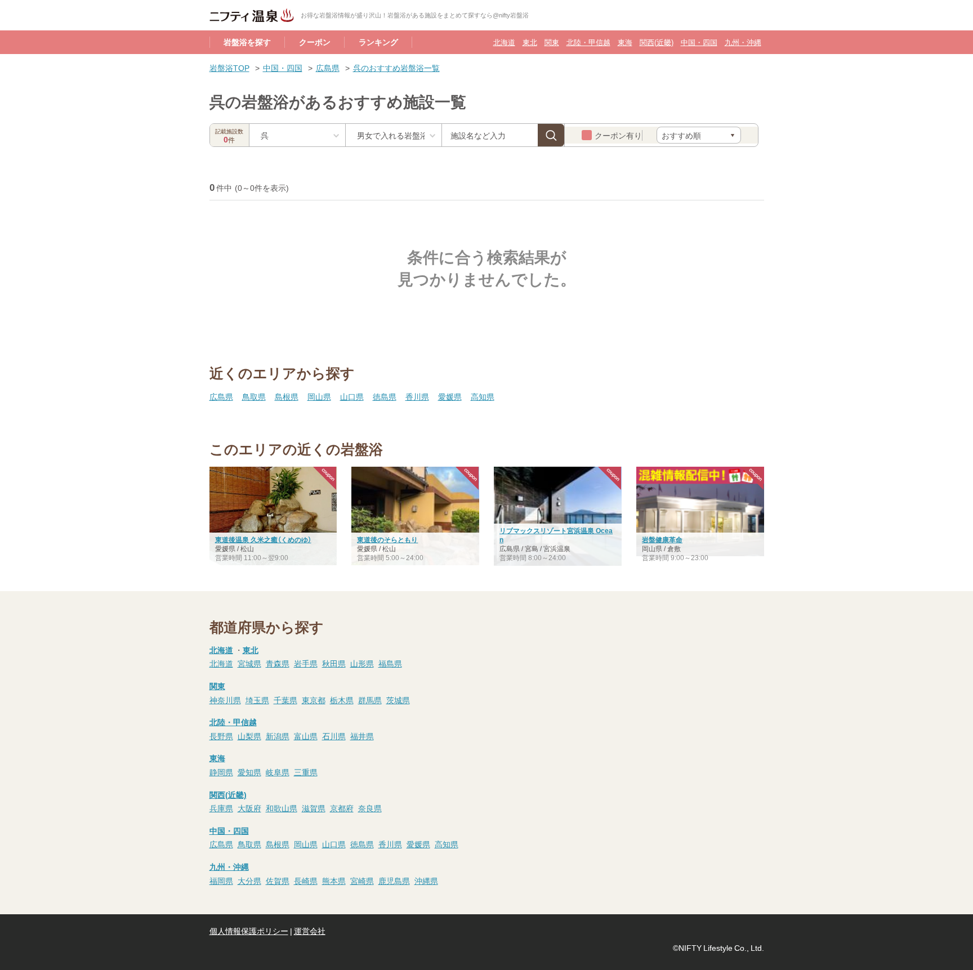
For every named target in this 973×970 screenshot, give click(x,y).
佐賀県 (277, 880)
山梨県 (249, 735)
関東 (551, 42)
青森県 (277, 663)
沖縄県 (426, 880)
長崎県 (306, 880)
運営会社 (309, 930)
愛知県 (249, 771)
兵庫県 (221, 807)
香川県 (417, 396)
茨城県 (398, 699)
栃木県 (342, 699)
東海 (625, 42)
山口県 (352, 396)
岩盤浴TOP (229, 67)
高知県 (482, 396)
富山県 (306, 735)
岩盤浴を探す (247, 41)
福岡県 (221, 880)
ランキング (378, 41)
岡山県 (319, 396)
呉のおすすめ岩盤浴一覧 (396, 67)
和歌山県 (281, 807)
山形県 (362, 663)
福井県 (362, 735)
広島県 (328, 67)
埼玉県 (257, 699)
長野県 (221, 735)
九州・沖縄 (743, 42)
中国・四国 (699, 42)
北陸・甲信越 (588, 42)
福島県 (390, 663)
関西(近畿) (656, 42)
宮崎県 (362, 880)
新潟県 (277, 735)
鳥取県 (254, 396)
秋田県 (334, 663)
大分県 (249, 880)
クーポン (315, 41)
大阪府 (249, 807)
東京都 (313, 699)
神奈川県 (225, 699)
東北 (530, 42)
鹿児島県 (394, 880)
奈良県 (370, 807)
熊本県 (334, 880)
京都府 (342, 807)
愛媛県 (450, 396)
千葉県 (285, 699)
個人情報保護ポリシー (248, 930)
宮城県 (249, 663)
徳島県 (384, 396)
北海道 (504, 42)
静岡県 (221, 771)
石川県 (334, 735)
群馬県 (370, 699)
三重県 (306, 771)
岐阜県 (277, 771)
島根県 (286, 396)
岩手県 (306, 663)
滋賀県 (313, 807)
